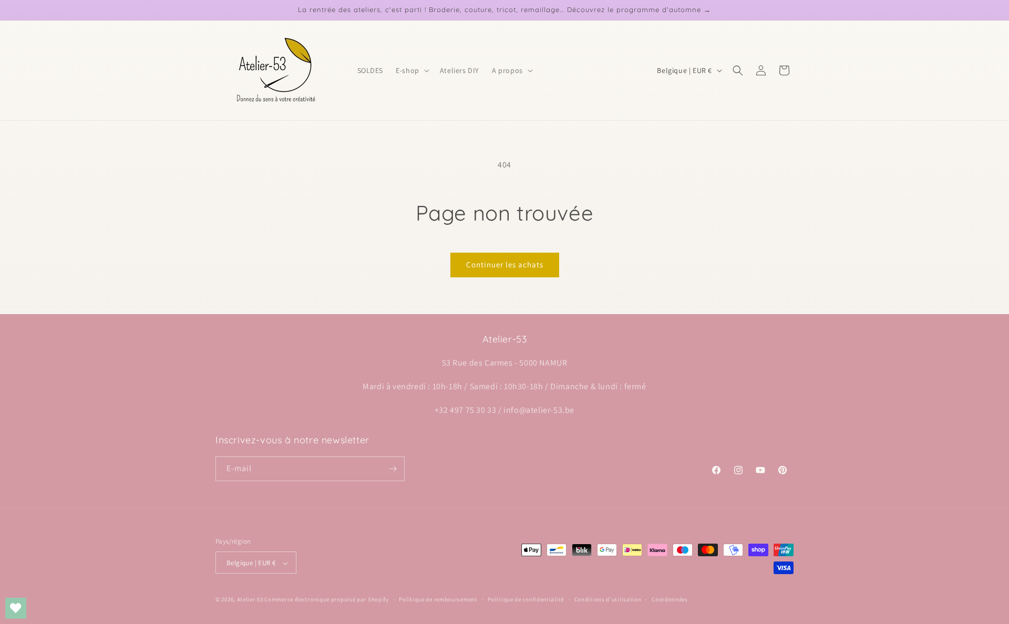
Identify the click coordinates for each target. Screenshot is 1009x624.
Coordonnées (670, 599)
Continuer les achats (504, 264)
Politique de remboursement (438, 599)
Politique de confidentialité (526, 599)
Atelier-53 (250, 600)
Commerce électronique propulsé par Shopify (326, 600)
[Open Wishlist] (15, 608)
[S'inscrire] (392, 468)
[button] (411, 70)
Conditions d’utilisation (608, 599)
